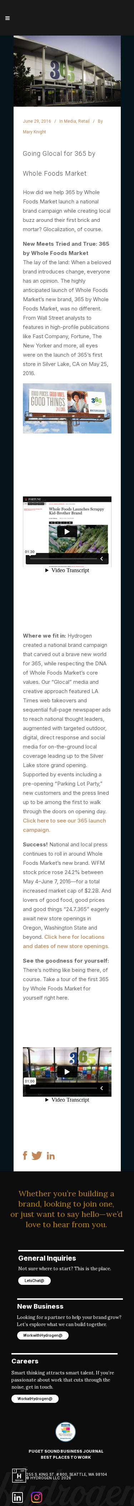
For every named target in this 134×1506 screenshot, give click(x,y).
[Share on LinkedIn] (51, 1157)
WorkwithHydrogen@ (43, 1335)
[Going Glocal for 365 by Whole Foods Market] (67, 71)
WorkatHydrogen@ (35, 1398)
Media (70, 121)
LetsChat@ (34, 1280)
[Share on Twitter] (37, 1158)
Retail (84, 121)
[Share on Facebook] (25, 1158)
